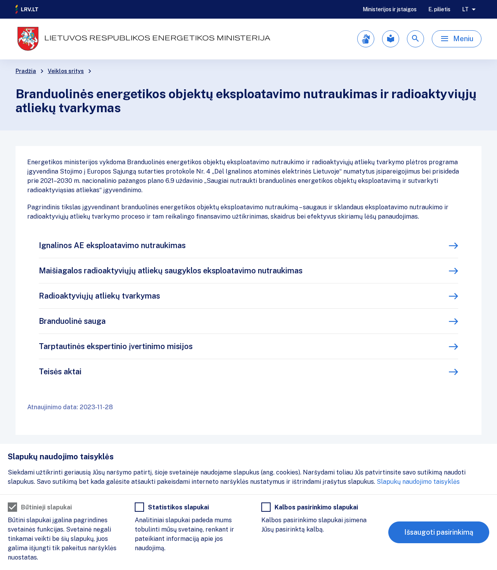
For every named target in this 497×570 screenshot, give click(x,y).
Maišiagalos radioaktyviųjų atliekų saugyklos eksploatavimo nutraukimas (170, 270)
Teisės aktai (60, 371)
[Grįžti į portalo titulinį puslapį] (27, 9)
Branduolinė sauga (72, 321)
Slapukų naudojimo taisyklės (418, 481)
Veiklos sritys (66, 71)
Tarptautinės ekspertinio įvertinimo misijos (116, 346)
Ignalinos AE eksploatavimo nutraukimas (112, 245)
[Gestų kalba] (365, 38)
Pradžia (26, 71)
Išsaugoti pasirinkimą (438, 532)
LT (465, 9)
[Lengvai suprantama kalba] (390, 38)
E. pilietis (439, 9)
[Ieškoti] (415, 38)
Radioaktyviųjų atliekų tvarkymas (99, 296)
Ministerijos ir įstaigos (390, 9)
